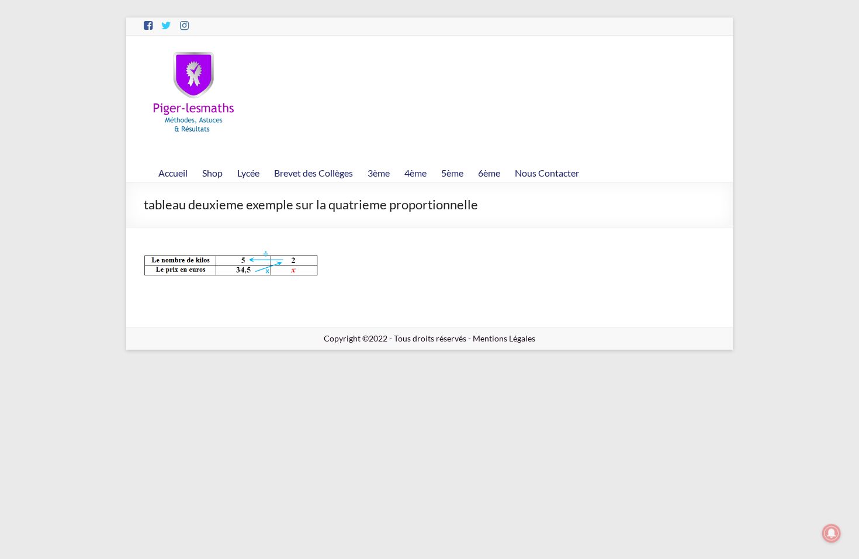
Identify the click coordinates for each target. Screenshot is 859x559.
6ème (489, 172)
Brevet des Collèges (313, 172)
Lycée (248, 172)
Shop (212, 172)
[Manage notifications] (831, 533)
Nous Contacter (547, 172)
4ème (415, 172)
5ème (452, 172)
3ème (379, 172)
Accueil (173, 172)
